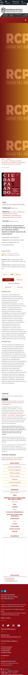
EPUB (19, 274)
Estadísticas (15, 485)
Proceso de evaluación (15, 470)
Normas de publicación (14, 467)
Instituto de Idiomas (25, 15)
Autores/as (20, 280)
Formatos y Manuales (15, 482)
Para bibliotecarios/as (11, 581)
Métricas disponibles (14, 283)
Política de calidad (15, 473)
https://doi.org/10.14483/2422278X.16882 (13, 204)
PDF (6, 274)
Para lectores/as (10, 578)
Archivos (9, 159)
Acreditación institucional (5, 15)
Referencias (8, 287)
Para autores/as (10, 579)
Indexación (15, 479)
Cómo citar (20, 287)
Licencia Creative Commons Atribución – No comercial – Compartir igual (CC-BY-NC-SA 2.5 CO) (14, 415)
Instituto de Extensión (11, 15)
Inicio (3, 159)
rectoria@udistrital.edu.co (6, 665)
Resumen (8, 280)
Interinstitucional (18, 14)
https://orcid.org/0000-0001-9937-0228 (11, 255)
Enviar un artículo (15, 476)
